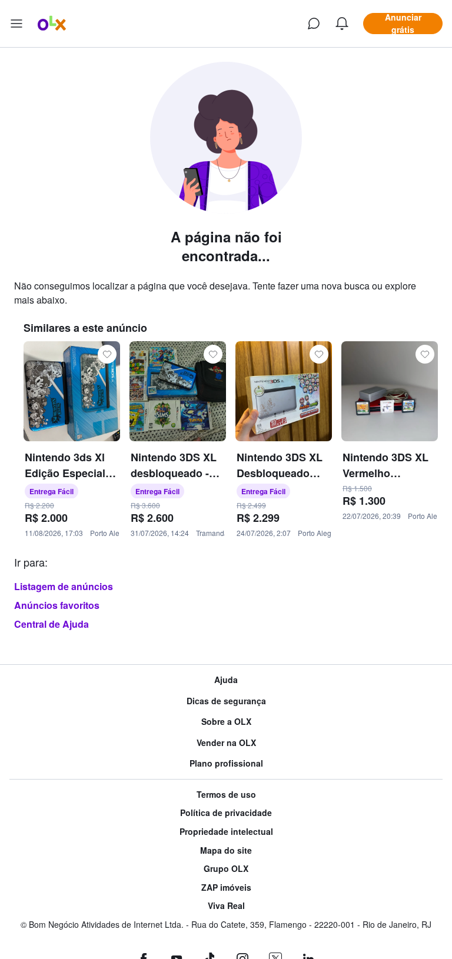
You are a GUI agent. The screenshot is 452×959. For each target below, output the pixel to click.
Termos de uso (226, 794)
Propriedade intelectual (226, 831)
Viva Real (226, 905)
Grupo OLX (226, 868)
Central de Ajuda (51, 624)
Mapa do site (226, 850)
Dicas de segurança (226, 701)
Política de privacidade (226, 812)
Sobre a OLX (226, 721)
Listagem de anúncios (63, 586)
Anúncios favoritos (56, 605)
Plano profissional (226, 763)
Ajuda (226, 679)
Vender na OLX (226, 742)
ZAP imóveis (226, 887)
